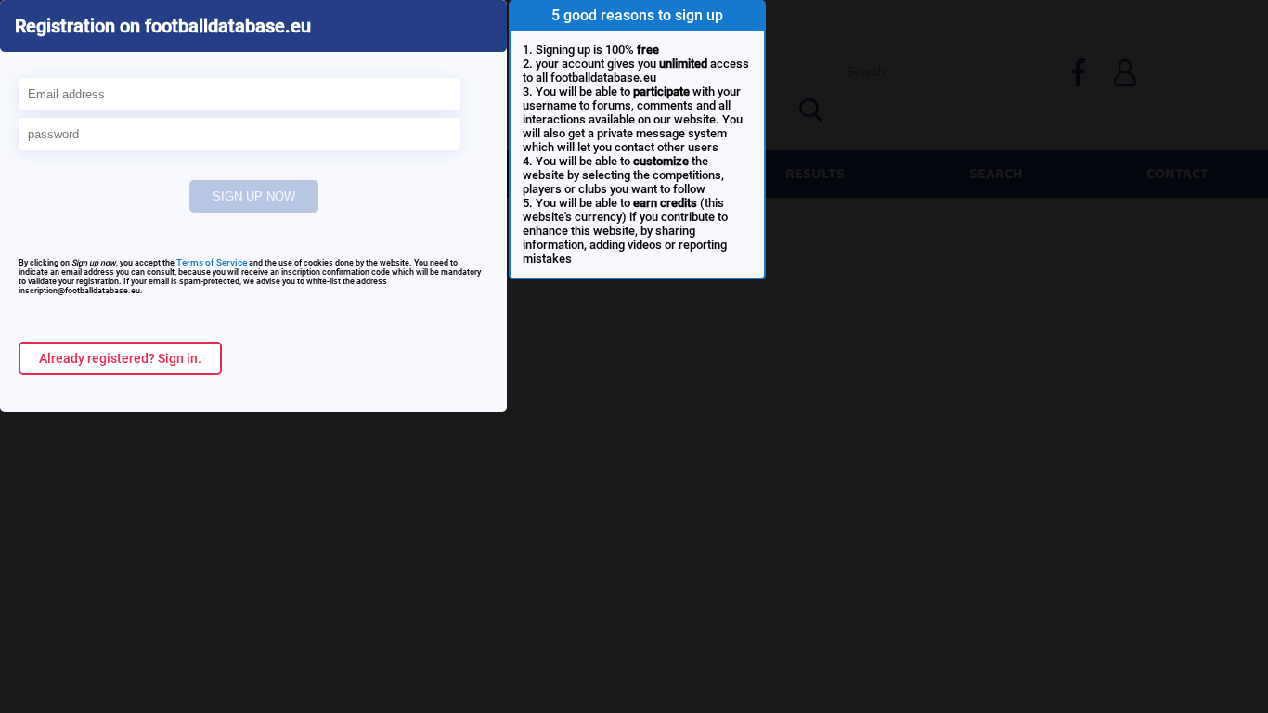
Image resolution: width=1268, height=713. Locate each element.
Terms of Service (211, 262)
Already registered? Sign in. (120, 358)
